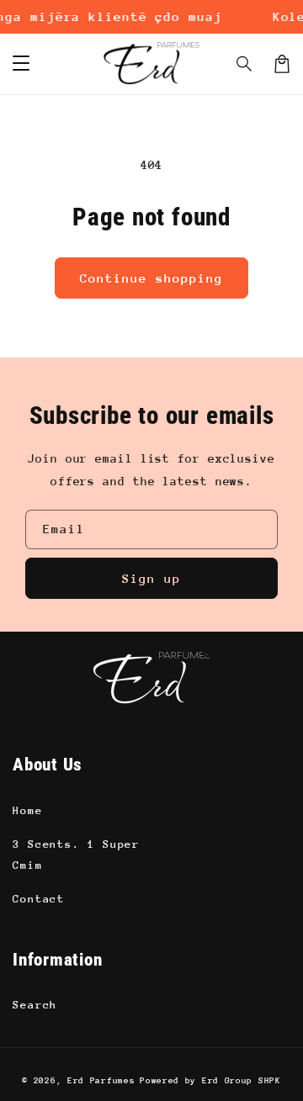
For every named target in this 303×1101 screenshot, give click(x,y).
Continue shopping (151, 278)
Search (35, 1004)
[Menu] (21, 63)
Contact (39, 898)
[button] (244, 63)
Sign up (151, 578)
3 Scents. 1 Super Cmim (76, 854)
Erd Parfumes (101, 1081)
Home (28, 810)
